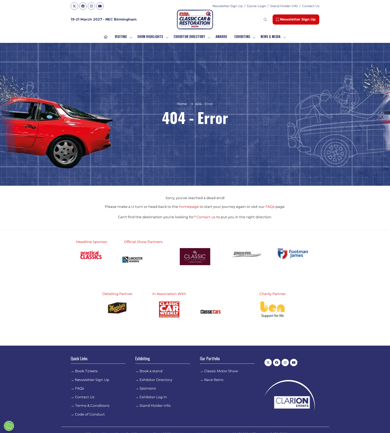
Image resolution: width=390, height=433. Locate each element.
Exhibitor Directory (189, 36)
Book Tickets (86, 371)
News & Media (271, 36)
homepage (189, 207)
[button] (265, 19)
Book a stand (151, 371)
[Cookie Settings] (9, 426)
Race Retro (213, 380)
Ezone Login (256, 6)
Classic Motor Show (221, 371)
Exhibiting (242, 36)
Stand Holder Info (284, 6)
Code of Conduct (90, 414)
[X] (74, 6)
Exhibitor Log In (153, 397)
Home (182, 104)
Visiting (121, 36)
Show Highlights (150, 36)
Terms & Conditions (92, 406)
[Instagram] (91, 6)
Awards (221, 36)
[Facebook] (83, 6)
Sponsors (148, 388)
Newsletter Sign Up (227, 6)
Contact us (206, 217)
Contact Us (310, 6)
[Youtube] (100, 6)
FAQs (270, 207)
